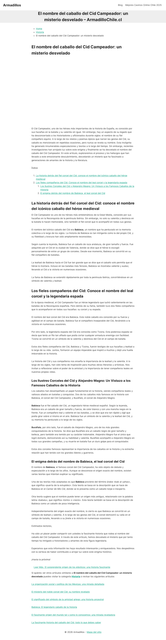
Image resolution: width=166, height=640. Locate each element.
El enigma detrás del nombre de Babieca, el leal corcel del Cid (72, 193)
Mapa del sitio (94, 632)
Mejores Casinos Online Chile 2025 (143, 5)
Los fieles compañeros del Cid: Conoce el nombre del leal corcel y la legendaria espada (81, 182)
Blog (120, 5)
